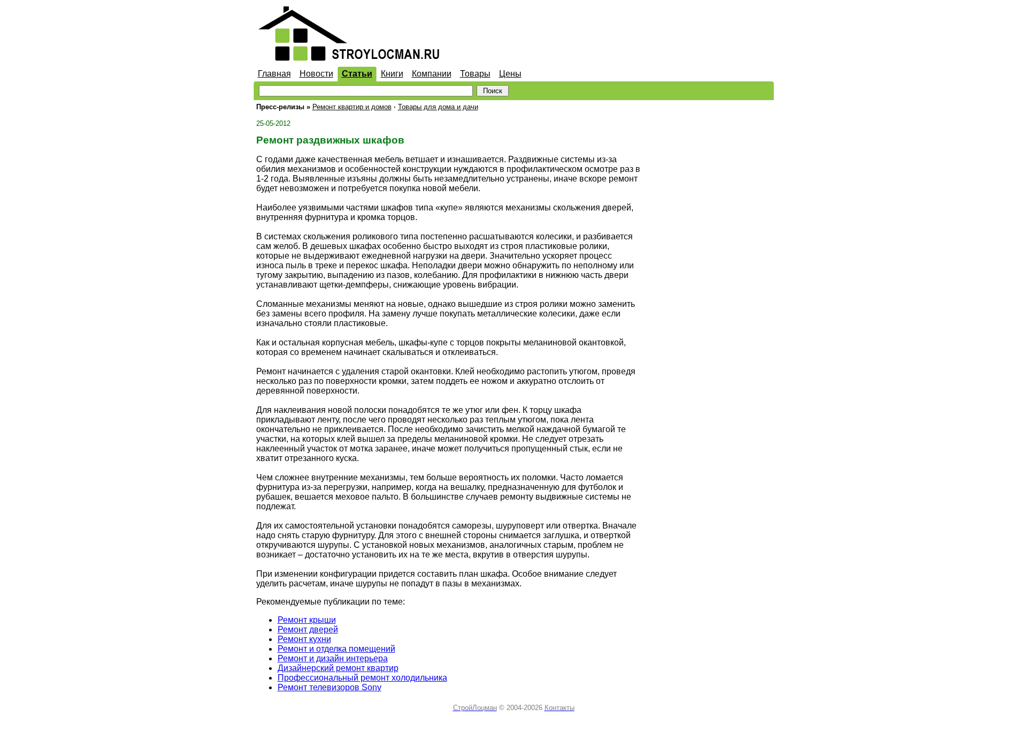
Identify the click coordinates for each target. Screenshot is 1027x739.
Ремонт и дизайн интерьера (333, 658)
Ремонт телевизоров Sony (329, 687)
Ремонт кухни (304, 639)
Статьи (357, 73)
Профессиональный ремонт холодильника (362, 677)
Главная (274, 73)
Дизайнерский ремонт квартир (338, 668)
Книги (392, 73)
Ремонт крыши (307, 619)
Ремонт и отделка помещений (336, 648)
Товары (475, 73)
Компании (431, 73)
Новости (316, 73)
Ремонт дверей (308, 629)
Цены (510, 73)
